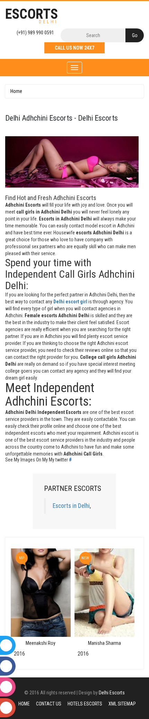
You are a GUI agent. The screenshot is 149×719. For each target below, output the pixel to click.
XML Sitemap (122, 704)
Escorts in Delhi (71, 505)
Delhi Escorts (112, 692)
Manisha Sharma (104, 643)
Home (16, 91)
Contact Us (48, 704)
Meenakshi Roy (40, 643)
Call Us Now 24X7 (74, 48)
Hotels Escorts (85, 704)
